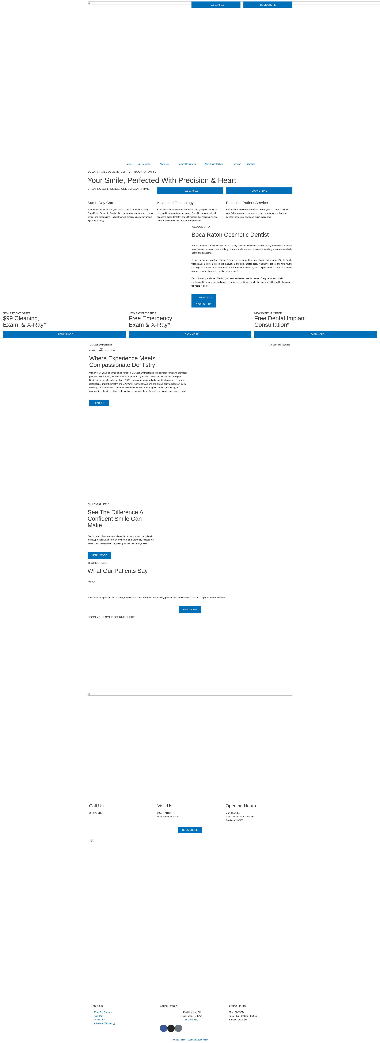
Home (129, 164)
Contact (251, 164)
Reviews (237, 164)
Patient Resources (187, 164)
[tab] (101, 344)
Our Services (143, 164)
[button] (90, 591)
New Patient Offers (214, 164)
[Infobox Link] (121, 807)
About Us (164, 164)
